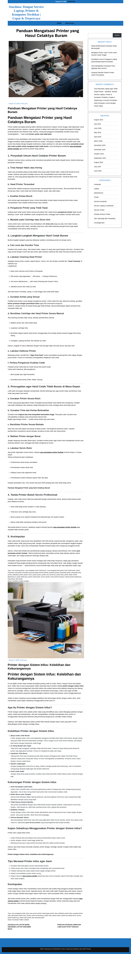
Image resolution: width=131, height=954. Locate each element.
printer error (45, 574)
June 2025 (98, 171)
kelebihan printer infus (65, 913)
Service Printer (99, 210)
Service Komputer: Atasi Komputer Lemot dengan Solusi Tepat (105, 103)
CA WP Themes (86, 949)
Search (90, 32)
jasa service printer (36, 913)
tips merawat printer (38, 917)
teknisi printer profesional (73, 577)
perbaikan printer (17, 574)
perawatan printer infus (18, 915)
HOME (59, 23)
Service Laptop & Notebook (104, 206)
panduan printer (54, 572)
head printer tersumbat (21, 572)
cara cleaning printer (17, 570)
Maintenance (98, 193)
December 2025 (99, 145)
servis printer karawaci (57, 577)
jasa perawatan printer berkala (64, 527)
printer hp (53, 574)
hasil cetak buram (69, 570)
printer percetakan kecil (68, 915)
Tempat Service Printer (102, 214)
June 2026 (98, 128)
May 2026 (97, 132)
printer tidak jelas (22, 577)
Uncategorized (99, 223)
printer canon (28, 574)
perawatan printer (65, 572)
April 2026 (97, 137)
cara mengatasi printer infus (20, 913)
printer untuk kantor (34, 577)
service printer (45, 577)
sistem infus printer (25, 917)
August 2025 (98, 162)
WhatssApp (69, 23)
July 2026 (97, 124)
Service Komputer (100, 201)
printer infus (60, 574)
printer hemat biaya (37, 915)
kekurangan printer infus (49, 913)
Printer (29, 915)
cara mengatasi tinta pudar (55, 570)
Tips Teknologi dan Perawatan (104, 218)
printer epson (37, 574)
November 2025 (99, 149)
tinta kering (11, 579)
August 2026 (98, 120)
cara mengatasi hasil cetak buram (35, 570)
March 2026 (98, 141)
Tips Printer (19, 579)
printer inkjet (68, 574)
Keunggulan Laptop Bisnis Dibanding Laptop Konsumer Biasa (19, 927)
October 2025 (99, 154)
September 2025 (100, 158)
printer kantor (56, 915)
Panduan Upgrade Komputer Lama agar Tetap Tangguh (69, 926)
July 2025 (97, 167)
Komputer (97, 184)
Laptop (96, 189)
